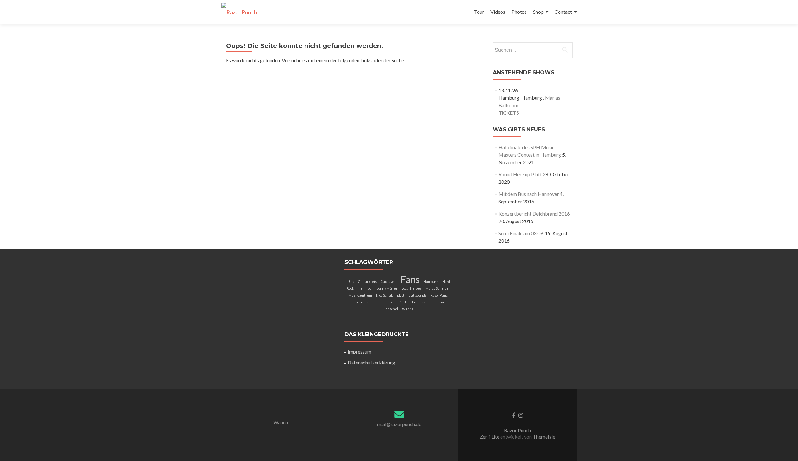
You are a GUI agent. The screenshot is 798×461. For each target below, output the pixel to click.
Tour (479, 12)
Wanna (408, 309)
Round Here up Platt (520, 174)
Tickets (508, 113)
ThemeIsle (544, 437)
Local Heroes (411, 288)
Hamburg (431, 281)
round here (363, 302)
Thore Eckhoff (421, 302)
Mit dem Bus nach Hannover (528, 194)
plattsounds (417, 295)
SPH (403, 302)
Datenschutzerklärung (371, 362)
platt (400, 295)
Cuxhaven (389, 281)
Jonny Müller (387, 288)
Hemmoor (365, 288)
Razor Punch (440, 295)
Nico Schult (384, 295)
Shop (538, 12)
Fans (410, 279)
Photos (519, 12)
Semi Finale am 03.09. (521, 233)
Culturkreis (367, 281)
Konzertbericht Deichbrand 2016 (534, 213)
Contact (563, 12)
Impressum (359, 351)
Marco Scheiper (437, 288)
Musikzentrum (360, 295)
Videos (497, 12)
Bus (351, 281)
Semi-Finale (386, 302)
